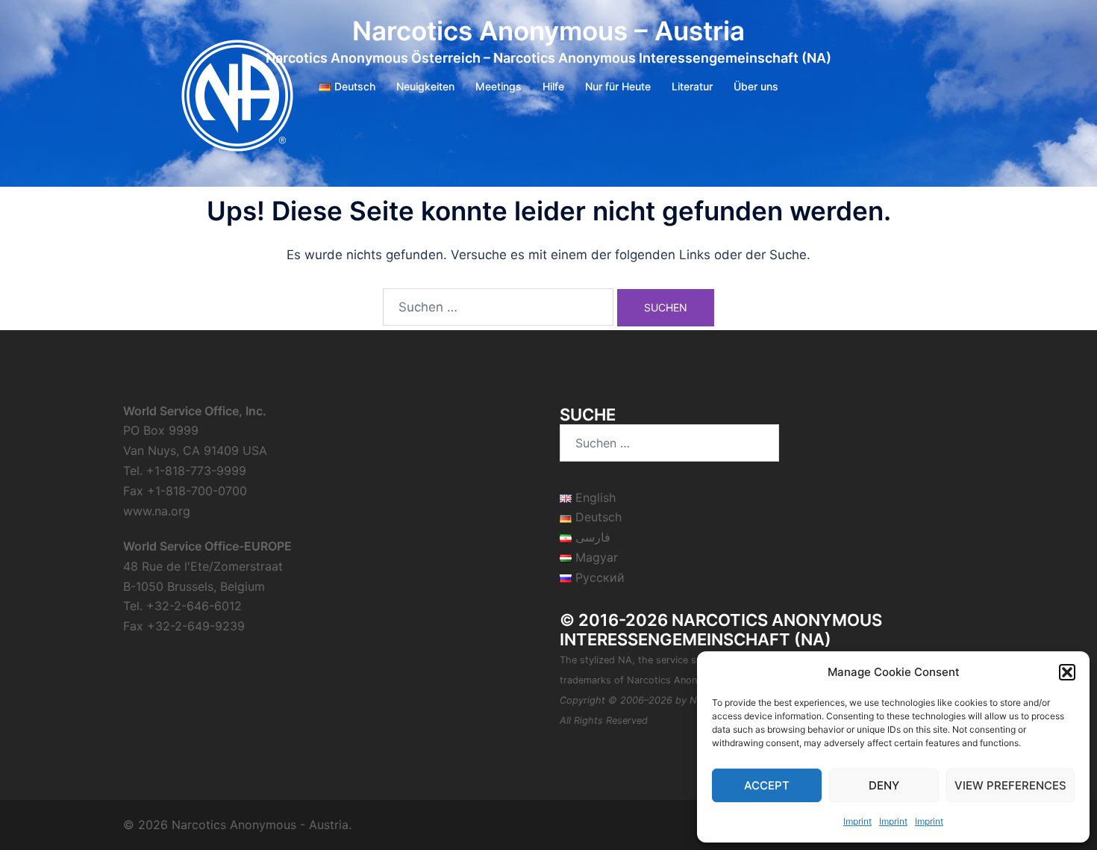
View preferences (1010, 785)
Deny (884, 785)
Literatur (692, 86)
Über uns (756, 86)
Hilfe (553, 86)
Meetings (498, 86)
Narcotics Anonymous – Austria (548, 30)
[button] (1067, 672)
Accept (767, 785)
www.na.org (156, 510)
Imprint (857, 821)
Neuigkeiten (425, 86)
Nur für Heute (618, 86)
